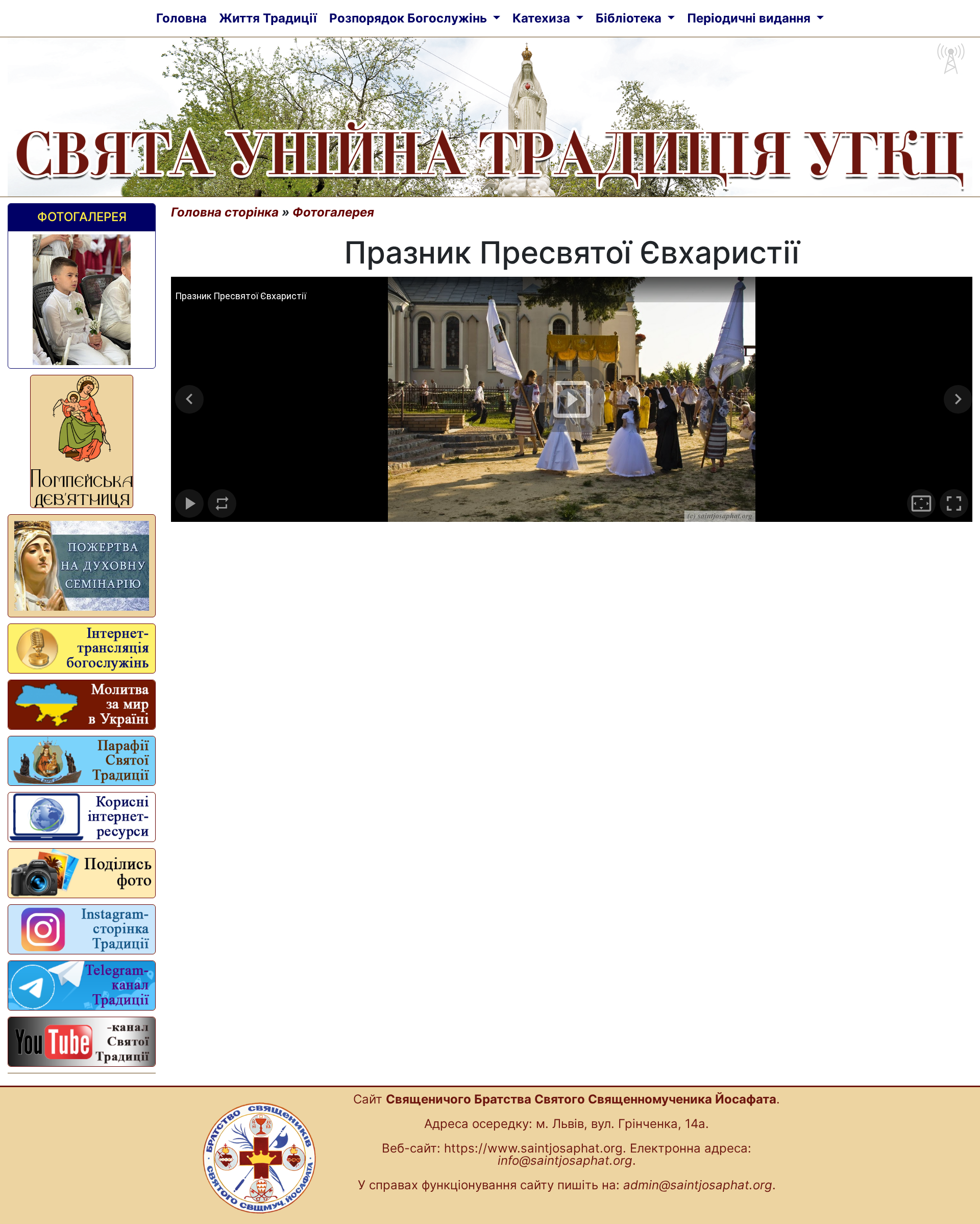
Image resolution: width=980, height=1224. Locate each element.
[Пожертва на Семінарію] (81, 566)
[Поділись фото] (81, 873)
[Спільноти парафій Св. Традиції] (81, 760)
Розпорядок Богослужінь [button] (409, 18)
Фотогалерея (82, 216)
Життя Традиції (268, 18)
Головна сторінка (225, 212)
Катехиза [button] (542, 18)
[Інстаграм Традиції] (81, 929)
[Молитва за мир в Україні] (81, 704)
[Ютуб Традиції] (81, 1041)
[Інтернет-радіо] (81, 648)
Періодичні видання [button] (750, 18)
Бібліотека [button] (630, 18)
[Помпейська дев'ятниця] (82, 441)
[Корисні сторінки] (81, 817)
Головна (181, 18)
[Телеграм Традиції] (81, 985)
